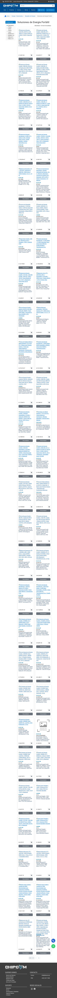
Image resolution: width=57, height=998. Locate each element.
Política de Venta (10, 980)
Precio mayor (9, 31)
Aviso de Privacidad (11, 982)
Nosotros (33, 10)
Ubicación (8, 988)
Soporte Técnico (10, 993)
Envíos (7, 990)
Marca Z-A (10, 38)
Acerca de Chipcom (11, 975)
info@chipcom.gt (46, 975)
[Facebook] (34, 989)
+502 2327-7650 (46, 978)
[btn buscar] (53, 6)
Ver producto (26, 59)
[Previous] (35, 958)
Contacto (8, 995)
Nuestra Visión (9, 978)
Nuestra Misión (10, 977)
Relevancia (10, 25)
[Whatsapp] (32, 989)
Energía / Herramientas (17, 16)
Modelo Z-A (11, 35)
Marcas (26, 10)
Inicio (5, 10)
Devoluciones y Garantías (12, 991)
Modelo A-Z (11, 33)
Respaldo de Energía (30, 16)
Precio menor (9, 27)
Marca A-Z (10, 37)
